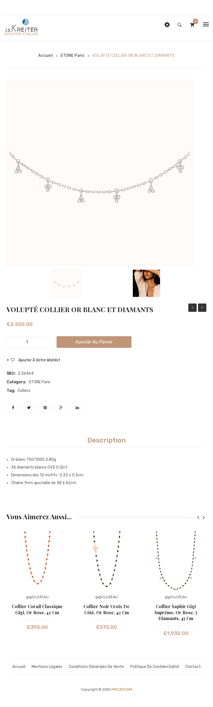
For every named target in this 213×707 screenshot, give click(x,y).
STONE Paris (72, 55)
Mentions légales (47, 666)
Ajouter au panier (94, 341)
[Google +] (61, 407)
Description (106, 440)
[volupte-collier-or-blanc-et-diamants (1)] (146, 283)
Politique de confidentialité (154, 666)
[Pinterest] (45, 407)
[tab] (106, 440)
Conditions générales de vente (96, 666)
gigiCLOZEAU (37, 597)
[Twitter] (29, 407)
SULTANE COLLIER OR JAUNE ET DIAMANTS (202, 308)
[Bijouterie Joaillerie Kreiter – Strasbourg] (21, 28)
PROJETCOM (121, 689)
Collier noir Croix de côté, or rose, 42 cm (106, 609)
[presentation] (198, 517)
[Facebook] (13, 407)
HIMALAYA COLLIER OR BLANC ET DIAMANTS (192, 308)
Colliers (23, 390)
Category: (16, 382)
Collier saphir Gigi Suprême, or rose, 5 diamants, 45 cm (175, 612)
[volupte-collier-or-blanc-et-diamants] (99, 172)
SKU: (11, 373)
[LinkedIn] (77, 407)
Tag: (11, 390)
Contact (193, 666)
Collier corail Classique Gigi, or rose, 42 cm (37, 609)
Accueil (45, 55)
